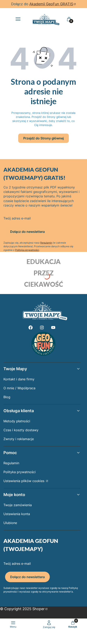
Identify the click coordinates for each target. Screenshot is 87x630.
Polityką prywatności (27, 249)
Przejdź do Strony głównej (43, 138)
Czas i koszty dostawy (20, 430)
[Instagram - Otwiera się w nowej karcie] (42, 327)
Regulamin (46, 242)
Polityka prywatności (19, 472)
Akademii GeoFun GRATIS (51, 4)
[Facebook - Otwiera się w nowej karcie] (31, 327)
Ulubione (10, 523)
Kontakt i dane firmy (18, 379)
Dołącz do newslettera (27, 232)
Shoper (38, 609)
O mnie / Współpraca (19, 388)
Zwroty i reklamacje (18, 439)
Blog (6, 397)
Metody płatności (16, 421)
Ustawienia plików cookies (24, 481)
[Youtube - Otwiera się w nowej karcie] (53, 327)
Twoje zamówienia (17, 505)
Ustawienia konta (16, 514)
